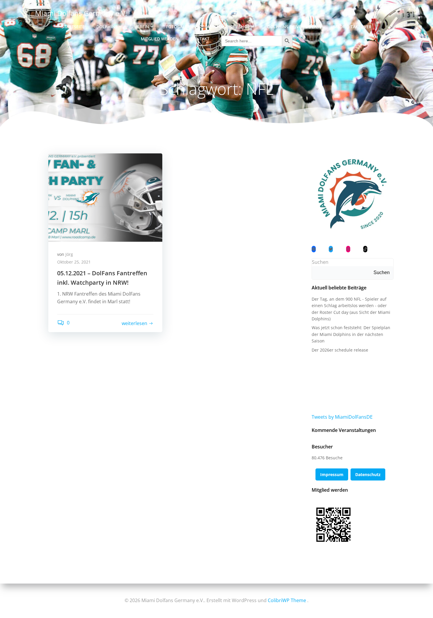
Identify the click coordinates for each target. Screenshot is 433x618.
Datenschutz (368, 474)
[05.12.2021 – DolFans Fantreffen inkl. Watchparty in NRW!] (105, 197)
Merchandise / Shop (227, 26)
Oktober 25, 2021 (74, 262)
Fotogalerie (180, 26)
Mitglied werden (160, 39)
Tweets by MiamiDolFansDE (342, 417)
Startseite (73, 26)
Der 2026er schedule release (340, 350)
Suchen (320, 262)
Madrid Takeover (352, 26)
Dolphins (107, 26)
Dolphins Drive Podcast (294, 26)
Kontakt (199, 39)
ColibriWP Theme (287, 600)
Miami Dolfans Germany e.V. (81, 13)
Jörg (69, 254)
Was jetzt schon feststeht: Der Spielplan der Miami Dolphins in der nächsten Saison (351, 334)
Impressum (331, 474)
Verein (142, 26)
